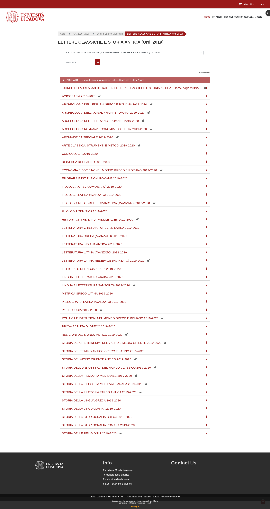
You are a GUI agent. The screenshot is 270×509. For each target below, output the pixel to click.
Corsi (63, 34)
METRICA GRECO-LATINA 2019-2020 (87, 293)
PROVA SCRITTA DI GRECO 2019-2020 (88, 326)
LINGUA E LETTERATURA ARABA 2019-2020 (92, 277)
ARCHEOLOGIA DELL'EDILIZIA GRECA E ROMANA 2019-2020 (104, 104)
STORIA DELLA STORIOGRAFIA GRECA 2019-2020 (97, 416)
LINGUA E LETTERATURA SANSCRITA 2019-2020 (96, 285)
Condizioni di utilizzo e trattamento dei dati (135, 503)
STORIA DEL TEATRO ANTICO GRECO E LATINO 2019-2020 (103, 351)
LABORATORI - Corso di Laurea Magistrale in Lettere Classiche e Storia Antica (105, 80)
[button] (246, 4)
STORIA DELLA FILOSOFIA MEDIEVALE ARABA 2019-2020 (102, 384)
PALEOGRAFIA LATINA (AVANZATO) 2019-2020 (94, 301)
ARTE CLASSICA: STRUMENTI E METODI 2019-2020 (98, 145)
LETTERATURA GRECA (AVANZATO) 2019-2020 (94, 236)
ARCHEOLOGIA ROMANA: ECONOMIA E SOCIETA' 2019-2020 (104, 129)
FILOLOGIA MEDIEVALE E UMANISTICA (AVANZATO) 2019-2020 (106, 203)
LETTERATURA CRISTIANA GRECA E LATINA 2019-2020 (100, 227)
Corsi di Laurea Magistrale (110, 34)
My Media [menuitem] (217, 17)
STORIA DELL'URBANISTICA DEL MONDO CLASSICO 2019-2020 (106, 367)
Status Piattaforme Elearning (117, 484)
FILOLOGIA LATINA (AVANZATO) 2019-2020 (91, 194)
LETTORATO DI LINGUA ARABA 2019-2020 (91, 268)
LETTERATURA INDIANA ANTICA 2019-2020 (92, 244)
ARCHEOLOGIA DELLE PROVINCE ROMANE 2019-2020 (100, 120)
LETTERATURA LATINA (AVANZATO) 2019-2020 (94, 252)
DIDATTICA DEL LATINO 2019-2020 (86, 161)
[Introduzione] (207, 87)
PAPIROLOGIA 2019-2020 (79, 310)
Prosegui (135, 506)
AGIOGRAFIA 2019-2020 (78, 96)
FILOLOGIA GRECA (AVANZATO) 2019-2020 (92, 186)
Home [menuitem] (207, 17)
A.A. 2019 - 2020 (81, 34)
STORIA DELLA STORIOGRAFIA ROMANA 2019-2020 (98, 425)
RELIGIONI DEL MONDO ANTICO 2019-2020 (92, 334)
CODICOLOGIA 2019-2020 (80, 153)
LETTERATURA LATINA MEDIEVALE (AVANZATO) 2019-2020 (103, 260)
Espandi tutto (204, 72)
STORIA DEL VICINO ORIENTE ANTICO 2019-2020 (96, 359)
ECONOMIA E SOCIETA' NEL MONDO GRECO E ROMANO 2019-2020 (109, 170)
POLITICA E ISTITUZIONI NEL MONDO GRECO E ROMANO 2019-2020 (110, 318)
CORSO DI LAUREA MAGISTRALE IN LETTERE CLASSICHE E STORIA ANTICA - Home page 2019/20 (131, 88)
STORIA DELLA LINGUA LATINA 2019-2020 (91, 408)
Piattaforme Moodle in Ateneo (117, 470)
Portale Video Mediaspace (116, 479)
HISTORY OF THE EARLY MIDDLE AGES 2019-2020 (97, 219)
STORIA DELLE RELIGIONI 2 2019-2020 (89, 433)
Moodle (177, 497)
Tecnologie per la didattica (116, 475)
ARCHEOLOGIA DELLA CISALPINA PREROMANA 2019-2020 (103, 112)
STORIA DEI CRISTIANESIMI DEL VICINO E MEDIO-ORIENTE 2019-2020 (111, 342)
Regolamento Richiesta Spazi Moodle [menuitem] (243, 17)
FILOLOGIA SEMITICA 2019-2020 (84, 211)
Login (261, 4)
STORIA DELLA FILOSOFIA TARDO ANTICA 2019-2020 (99, 392)
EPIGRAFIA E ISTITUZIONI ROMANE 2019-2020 (95, 178)
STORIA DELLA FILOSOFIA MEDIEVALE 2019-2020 (97, 375)
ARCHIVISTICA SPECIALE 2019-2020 (87, 137)
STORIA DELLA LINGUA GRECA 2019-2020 (91, 400)
